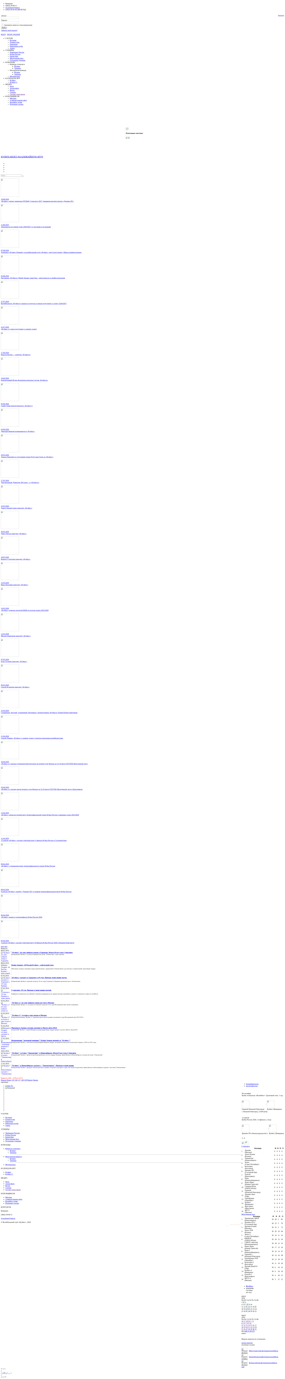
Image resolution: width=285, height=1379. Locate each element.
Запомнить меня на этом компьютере (18, 25)
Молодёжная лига (248, 1214)
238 (22, 1080)
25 (242, 1329)
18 (242, 1327)
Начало (3, 1080)
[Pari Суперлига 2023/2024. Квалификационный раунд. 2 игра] (247, 1311)
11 (242, 1325)
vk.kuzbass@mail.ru (12, 8)
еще (242, 1367)
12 (244, 1325)
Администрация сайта (18, 100)
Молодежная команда (13, 1157)
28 (247, 1321)
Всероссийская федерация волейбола (263, 1363)
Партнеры (13, 44)
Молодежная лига (16, 58)
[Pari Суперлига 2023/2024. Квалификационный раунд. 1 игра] (249, 1309)
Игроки (17, 66)
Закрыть (281, 15)
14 (249, 1325)
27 (244, 1321)
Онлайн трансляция (17, 94)
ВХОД (3, 34)
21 (249, 1327)
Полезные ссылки (16, 104)
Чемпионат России (17, 52)
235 (13, 1080)
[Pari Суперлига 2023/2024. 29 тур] (247, 1307)
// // (4, 1373)
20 (247, 1327)
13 (247, 1325)
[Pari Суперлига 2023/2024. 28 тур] (248, 1305)
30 (253, 1329)
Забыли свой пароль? (9, 30)
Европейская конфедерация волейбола (263, 1357)
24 (256, 1327)
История (13, 40)
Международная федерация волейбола (263, 1351)
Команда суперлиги (12, 1149)
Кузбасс (13, 80)
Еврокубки (14, 56)
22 (251, 1327)
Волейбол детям (16, 102)
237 (19, 1080)
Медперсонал (15, 76)
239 (25, 1080)
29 (249, 1321)
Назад (9, 1080)
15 (251, 1325)
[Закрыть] (9, 1373)
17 (255, 1325)
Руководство (14, 42)
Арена (12, 48)
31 (256, 1329)
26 (242, 1321)
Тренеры (17, 68)
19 (244, 1327)
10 (250, 1323)
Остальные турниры (17, 60)
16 (253, 1325)
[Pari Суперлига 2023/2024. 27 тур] (244, 1302)
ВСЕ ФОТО (250, 1331)
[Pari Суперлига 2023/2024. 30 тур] (255, 1307)
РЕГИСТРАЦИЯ (13, 34)
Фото (12, 86)
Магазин (13, 98)
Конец (35, 1080)
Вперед (30, 1080)
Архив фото (14, 88)
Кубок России (15, 54)
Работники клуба (16, 46)
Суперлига (245, 1146)
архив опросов (247, 1343)
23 (253, 1327)
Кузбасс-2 (13, 82)
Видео (12, 90)
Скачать (13, 92)
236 (16, 1080)
